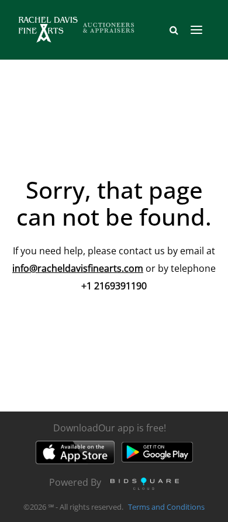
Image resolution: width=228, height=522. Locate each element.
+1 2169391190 (114, 285)
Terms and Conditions (166, 507)
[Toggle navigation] (196, 29)
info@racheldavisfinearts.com (77, 268)
